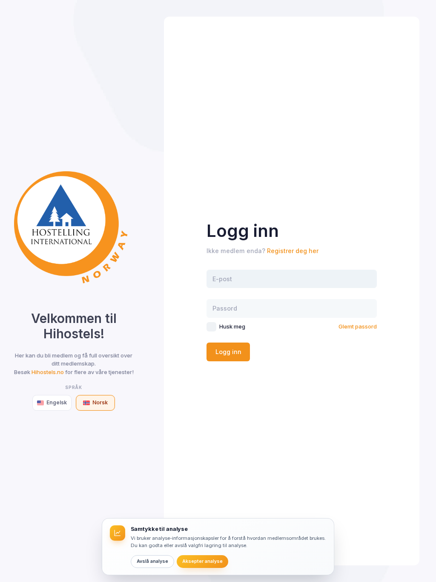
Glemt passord (357, 326)
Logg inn (228, 351)
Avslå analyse (152, 561)
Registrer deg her (292, 250)
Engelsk (56, 402)
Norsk (100, 402)
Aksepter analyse (202, 561)
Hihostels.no (48, 372)
